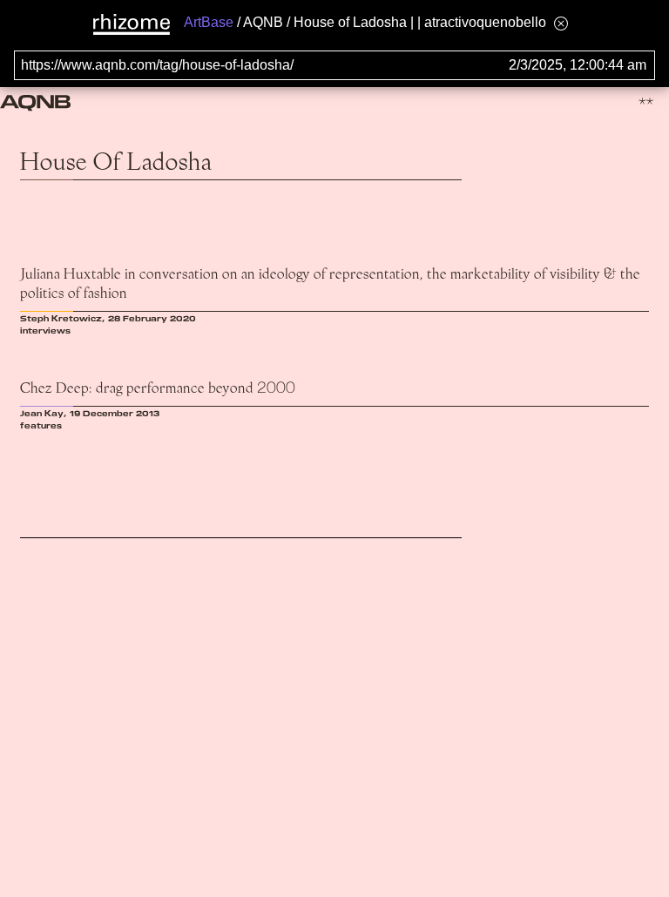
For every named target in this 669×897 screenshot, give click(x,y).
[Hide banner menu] (561, 23)
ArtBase (208, 22)
